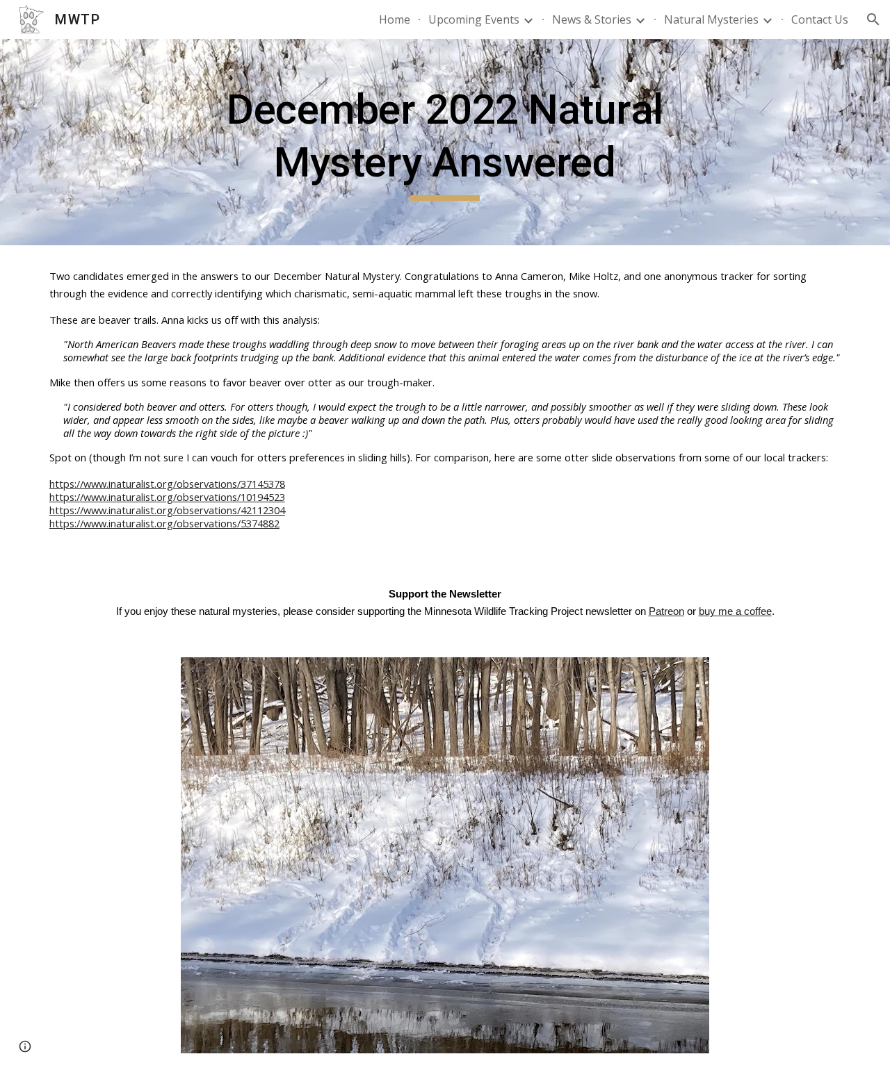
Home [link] (394, 19)
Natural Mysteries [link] (711, 19)
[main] (445, 142)
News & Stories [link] (591, 19)
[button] (873, 19)
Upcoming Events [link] (473, 19)
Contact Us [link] (819, 19)
